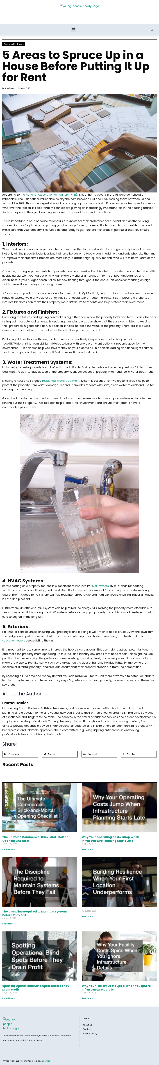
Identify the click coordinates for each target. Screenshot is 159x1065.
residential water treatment (61, 381)
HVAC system (99, 586)
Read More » (8, 849)
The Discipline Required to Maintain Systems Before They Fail (34, 913)
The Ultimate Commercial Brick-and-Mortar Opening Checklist (35, 839)
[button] (73, 29)
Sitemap (46, 1060)
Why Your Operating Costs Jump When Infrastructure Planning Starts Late (110, 839)
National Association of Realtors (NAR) (51, 195)
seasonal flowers (13, 640)
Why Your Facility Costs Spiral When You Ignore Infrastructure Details (116, 987)
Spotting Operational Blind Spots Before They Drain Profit (35, 987)
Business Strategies (14, 44)
